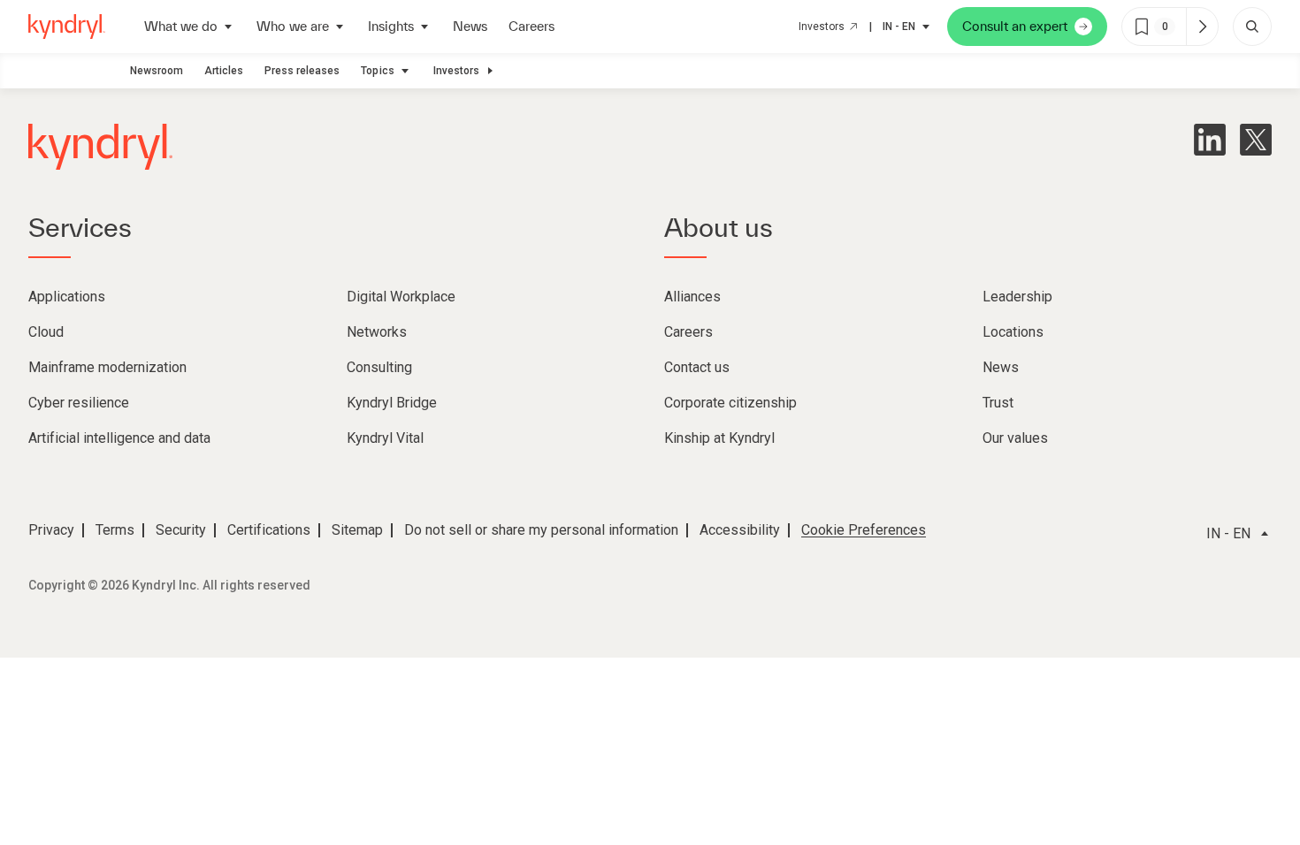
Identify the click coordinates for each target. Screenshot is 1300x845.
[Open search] (1252, 26)
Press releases (302, 71)
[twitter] (1256, 140)
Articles (223, 71)
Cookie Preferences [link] (863, 529)
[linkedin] (1210, 140)
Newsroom (156, 71)
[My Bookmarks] (1202, 26)
